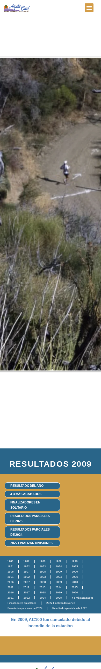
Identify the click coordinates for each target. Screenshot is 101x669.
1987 (26, 561)
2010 (75, 582)
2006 (11, 582)
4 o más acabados (25, 494)
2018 (43, 592)
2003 (43, 576)
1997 (27, 571)
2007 (27, 582)
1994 (59, 566)
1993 (43, 566)
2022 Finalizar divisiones (31, 543)
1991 (11, 566)
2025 (59, 597)
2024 (43, 597)
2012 (26, 587)
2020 (75, 592)
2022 (27, 597)
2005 (75, 576)
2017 (27, 592)
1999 (59, 571)
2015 (74, 587)
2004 (59, 576)
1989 (58, 561)
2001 (11, 576)
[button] (89, 7)
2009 (59, 582)
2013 (42, 587)
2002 (27, 576)
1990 (74, 561)
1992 (27, 566)
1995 (75, 566)
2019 (59, 592)
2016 (11, 592)
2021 (11, 597)
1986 (10, 561)
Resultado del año (27, 486)
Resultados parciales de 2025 (30, 518)
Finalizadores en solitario (25, 505)
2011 (10, 587)
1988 (42, 561)
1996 (11, 571)
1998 (43, 571)
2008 (43, 582)
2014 (58, 587)
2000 (75, 571)
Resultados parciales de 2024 (30, 532)
